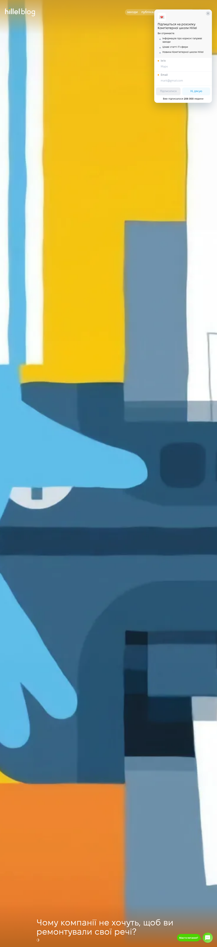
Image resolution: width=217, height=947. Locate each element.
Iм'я (163, 61)
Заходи (132, 12)
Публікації (148, 12)
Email (164, 75)
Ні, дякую (196, 91)
